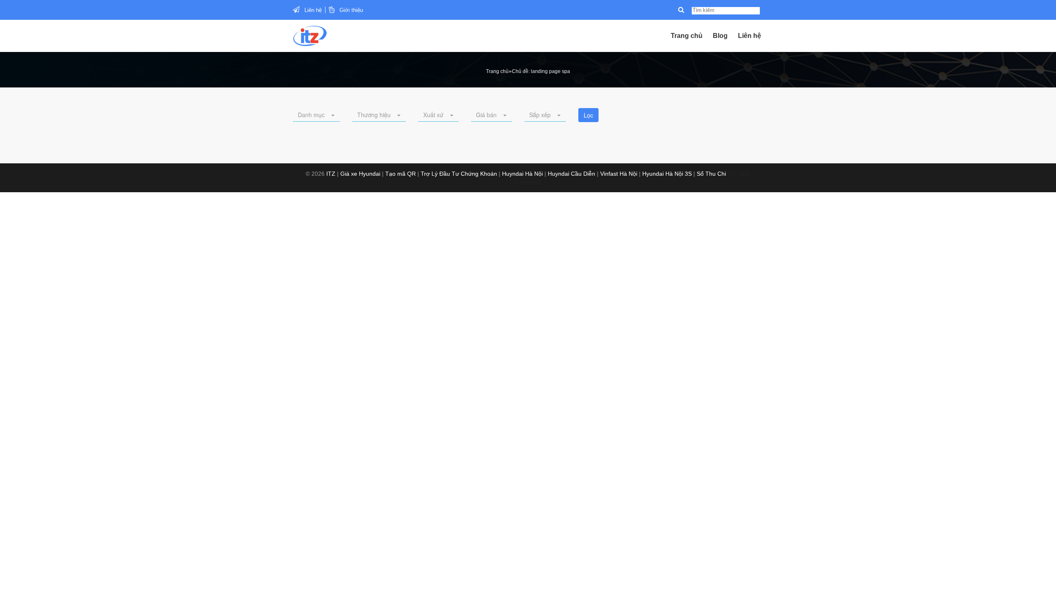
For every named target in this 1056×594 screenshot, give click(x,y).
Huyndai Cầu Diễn (571, 173)
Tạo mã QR (400, 173)
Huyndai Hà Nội (522, 173)
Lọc (588, 115)
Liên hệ (313, 10)
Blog (720, 35)
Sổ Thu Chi (711, 173)
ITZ (330, 173)
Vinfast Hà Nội (618, 173)
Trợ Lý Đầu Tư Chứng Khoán (459, 173)
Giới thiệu (351, 10)
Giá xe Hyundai (360, 173)
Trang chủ (686, 35)
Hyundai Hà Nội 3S (667, 173)
